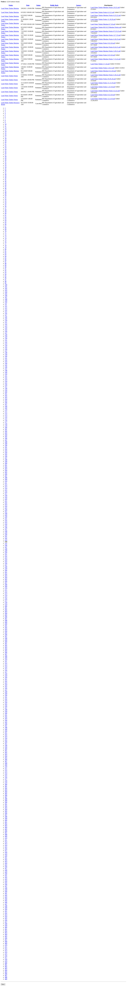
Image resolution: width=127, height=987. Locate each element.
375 (6, 775)
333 (6, 700)
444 (6, 899)
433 (6, 879)
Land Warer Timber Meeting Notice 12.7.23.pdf (106, 35)
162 (6, 395)
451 (6, 911)
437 (6, 886)
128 (6, 335)
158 (6, 388)
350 (6, 731)
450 (6, 909)
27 (5, 154)
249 (6, 551)
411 (6, 840)
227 (6, 511)
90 (5, 267)
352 (6, 734)
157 (6, 386)
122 (6, 324)
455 (6, 918)
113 (6, 308)
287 (6, 618)
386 (6, 795)
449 (6, 907)
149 (6, 372)
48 (5, 192)
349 (6, 729)
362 (6, 752)
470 (6, 945)
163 (6, 397)
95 (5, 276)
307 (6, 654)
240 (6, 534)
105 (6, 294)
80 (5, 249)
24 (5, 149)
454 (6, 916)
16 (5, 135)
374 (6, 774)
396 (6, 813)
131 (6, 340)
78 (5, 245)
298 (6, 638)
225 (6, 508)
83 (5, 254)
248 (6, 549)
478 (6, 959)
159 (6, 390)
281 (6, 608)
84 (5, 256)
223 (6, 504)
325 (6, 686)
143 (6, 361)
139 (6, 354)
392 (6, 806)
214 (6, 488)
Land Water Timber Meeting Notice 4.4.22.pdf (105, 91)
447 (6, 904)
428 (6, 870)
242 (6, 538)
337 (6, 708)
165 (6, 401)
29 (5, 158)
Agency (78, 5)
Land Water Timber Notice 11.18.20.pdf (103, 19)
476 (6, 956)
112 (6, 306)
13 (5, 129)
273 (6, 593)
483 (6, 968)
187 (6, 440)
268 (6, 584)
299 (6, 640)
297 (6, 636)
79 (5, 247)
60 (5, 213)
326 (6, 688)
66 (5, 224)
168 (6, 406)
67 (5, 226)
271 (6, 590)
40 (5, 178)
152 (6, 377)
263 (6, 576)
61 (5, 215)
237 (6, 529)
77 (5, 244)
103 (6, 290)
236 (6, 527)
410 (6, 838)
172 (6, 413)
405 (6, 829)
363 (6, 754)
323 (6, 683)
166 (6, 402)
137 (6, 351)
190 (6, 445)
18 (5, 138)
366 (6, 759)
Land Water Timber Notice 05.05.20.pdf (103, 79)
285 (6, 615)
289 (6, 622)
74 (5, 238)
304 (6, 649)
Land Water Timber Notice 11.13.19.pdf (103, 83)
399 (6, 818)
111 (6, 304)
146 (6, 367)
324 (6, 684)
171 (6, 411)
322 (6, 681)
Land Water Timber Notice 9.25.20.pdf (103, 55)
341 (6, 715)
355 (6, 740)
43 (5, 183)
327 (6, 690)
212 (6, 485)
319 (6, 675)
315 (6, 668)
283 (6, 611)
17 (5, 137)
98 (5, 281)
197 (6, 458)
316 (6, 670)
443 (6, 897)
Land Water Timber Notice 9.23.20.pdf (103, 95)
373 (6, 772)
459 (6, 925)
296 (6, 634)
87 (5, 261)
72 (5, 235)
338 (6, 709)
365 (6, 758)
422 (6, 859)
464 (6, 934)
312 (6, 663)
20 (5, 142)
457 (6, 922)
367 (6, 761)
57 (5, 208)
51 (5, 197)
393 (6, 808)
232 (6, 520)
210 (6, 481)
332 (6, 699)
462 (6, 931)
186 (6, 438)
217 (6, 493)
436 (6, 884)
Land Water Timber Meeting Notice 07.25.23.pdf (106, 31)
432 (6, 877)
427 (6, 868)
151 (6, 376)
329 (6, 693)
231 (6, 518)
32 (5, 163)
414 (6, 845)
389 (6, 800)
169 (6, 408)
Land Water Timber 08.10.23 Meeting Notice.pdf (106, 27)
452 (6, 913)
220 (6, 499)
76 (5, 242)
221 (6, 501)
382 (6, 788)
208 (6, 477)
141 (6, 358)
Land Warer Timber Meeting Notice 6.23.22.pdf (106, 15)
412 (6, 841)
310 (6, 659)
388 (6, 799)
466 (6, 938)
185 (6, 436)
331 (6, 697)
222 (6, 502)
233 (6, 522)
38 (5, 174)
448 (6, 906)
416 (6, 849)
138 (6, 352)
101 (6, 286)
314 (6, 667)
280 (6, 606)
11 (5, 126)
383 (6, 790)
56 (5, 206)
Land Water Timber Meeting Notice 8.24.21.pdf (106, 47)
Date (27, 5)
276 (6, 599)
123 (6, 326)
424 (6, 863)
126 (6, 331)
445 (6, 900)
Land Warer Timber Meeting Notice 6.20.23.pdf (106, 39)
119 (6, 319)
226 (6, 510)
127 (6, 333)
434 (6, 881)
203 (6, 468)
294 (6, 631)
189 (6, 443)
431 (6, 875)
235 (6, 526)
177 (6, 422)
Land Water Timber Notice (9, 76)
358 (6, 745)
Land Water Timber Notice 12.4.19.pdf (103, 99)
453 (6, 915)
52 (5, 199)
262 (6, 574)
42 (5, 181)
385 (6, 793)
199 (6, 461)
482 (6, 966)
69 (5, 229)
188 (6, 442)
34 (5, 167)
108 (6, 299)
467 (6, 940)
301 (6, 643)
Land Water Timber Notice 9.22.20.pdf (103, 43)
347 (6, 725)
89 (5, 265)
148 (6, 370)
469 (6, 943)
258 (6, 567)
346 (6, 724)
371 (6, 768)
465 (6, 936)
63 (5, 219)
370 (6, 766)
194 (6, 452)
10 (5, 124)
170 (6, 410)
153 (6, 379)
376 (6, 777)
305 (6, 650)
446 (6, 902)
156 (6, 385)
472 (6, 949)
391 (6, 804)
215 (6, 490)
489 (6, 979)
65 (5, 222)
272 (6, 592)
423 (6, 861)
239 (6, 533)
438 (6, 888)
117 (6, 315)
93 (5, 272)
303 (6, 647)
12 (5, 128)
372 (6, 770)
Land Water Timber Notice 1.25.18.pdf (103, 87)
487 (6, 975)
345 (6, 722)
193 (6, 451)
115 (6, 311)
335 (6, 704)
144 (6, 363)
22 (5, 145)
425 (6, 865)
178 (6, 424)
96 (5, 278)
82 (5, 253)
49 (5, 194)
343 (6, 718)
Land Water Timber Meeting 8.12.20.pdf (103, 71)
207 (6, 476)
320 (6, 677)
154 (6, 381)
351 (6, 733)
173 (6, 415)
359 (6, 747)
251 (6, 554)
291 (6, 626)
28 (5, 156)
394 (6, 809)
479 (6, 961)
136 (6, 349)
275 (6, 597)
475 (6, 954)
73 (5, 236)
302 (6, 645)
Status (38, 5)
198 (6, 460)
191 (6, 447)
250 (6, 552)
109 (6, 301)
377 (6, 779)
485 (6, 972)
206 (6, 474)
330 (6, 695)
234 (6, 524)
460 (6, 927)
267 (6, 583)
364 (6, 756)
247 (6, 547)
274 (6, 595)
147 (6, 369)
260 (6, 570)
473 (6, 950)
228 (6, 513)
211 (6, 483)
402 (6, 824)
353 (6, 736)
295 (6, 633)
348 (6, 727)
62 (5, 217)
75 (5, 240)
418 (6, 852)
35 (5, 169)
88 (5, 263)
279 (6, 604)
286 (6, 617)
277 (6, 601)
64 (5, 220)
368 (6, 763)
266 (6, 581)
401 (6, 822)
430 (6, 874)
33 (5, 165)
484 (6, 970)
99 (5, 283)
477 (6, 957)
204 (6, 470)
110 (6, 302)
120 (6, 320)
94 (5, 274)
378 (6, 781)
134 (6, 345)
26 (5, 153)
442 (6, 895)
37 (5, 172)
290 (6, 624)
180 (6, 427)
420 (6, 856)
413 (6, 843)
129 (6, 336)
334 (6, 702)
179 (6, 426)
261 (6, 572)
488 (6, 977)
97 (5, 279)
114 (6, 310)
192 (6, 449)
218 (6, 495)
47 (5, 190)
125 (6, 329)
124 (6, 327)
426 (6, 866)
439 (6, 890)
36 (5, 170)
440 (6, 891)
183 (6, 433)
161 (6, 394)
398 (6, 816)
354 (6, 738)
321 (6, 679)
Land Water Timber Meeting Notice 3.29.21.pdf (106, 51)
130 (6, 338)
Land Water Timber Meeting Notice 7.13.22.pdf (106, 59)
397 (6, 815)
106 (6, 295)
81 (5, 251)
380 (6, 784)
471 (6, 947)
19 (5, 140)
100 (6, 285)
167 (6, 404)
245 (6, 543)
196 (6, 456)
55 (5, 204)
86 (5, 260)
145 (6, 365)
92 (5, 270)
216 (6, 492)
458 (6, 924)
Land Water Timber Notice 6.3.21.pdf (102, 12)
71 (5, 233)
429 (6, 872)
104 (6, 292)
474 (6, 952)
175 (6, 418)
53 (5, 201)
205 (6, 472)
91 (5, 269)
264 (6, 577)
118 (6, 317)
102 (6, 288)
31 (5, 162)
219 (6, 497)
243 (6, 540)
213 (6, 486)
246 (6, 545)
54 (5, 203)
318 (6, 674)
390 (6, 802)
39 (5, 176)
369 (6, 765)
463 (6, 932)
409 (6, 836)
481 (6, 965)
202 (6, 467)
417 (6, 850)
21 (5, 144)
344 (6, 720)
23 (5, 147)
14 (5, 131)
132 (6, 342)
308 (6, 656)
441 (6, 893)
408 (6, 834)
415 (6, 847)
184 (6, 435)
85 (5, 258)
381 (6, 786)
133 (6, 344)
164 (6, 399)
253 (6, 558)
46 (5, 188)
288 (6, 620)
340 (6, 713)
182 (6, 431)
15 (5, 133)
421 (6, 858)
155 (6, 383)
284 (6, 613)
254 (6, 559)
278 (6, 602)
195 (6, 454)
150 (6, 374)
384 (6, 791)
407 (6, 833)
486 (6, 974)
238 (6, 531)
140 (6, 356)
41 (5, 179)
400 (6, 820)
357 (6, 743)
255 (6, 561)
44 (5, 185)
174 (6, 417)
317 (6, 672)
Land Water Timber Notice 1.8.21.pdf (102, 68)
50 (5, 195)
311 (6, 661)
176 (6, 420)
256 (6, 563)
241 (6, 536)
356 (6, 742)
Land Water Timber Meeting (10, 8)
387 (6, 797)
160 (6, 392)
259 (6, 568)
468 (6, 941)
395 (6, 811)
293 (6, 629)
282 (6, 609)
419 (6, 854)
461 (6, 929)
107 (6, 297)
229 (6, 515)
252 (6, 556)
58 (5, 210)
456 (6, 920)
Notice (11, 5)
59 (5, 211)
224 (6, 506)
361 (6, 750)
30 (5, 160)
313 (6, 665)
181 (6, 429)
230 (6, 517)
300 (6, 642)
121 (6, 322)
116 (6, 313)
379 (6, 783)
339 (6, 711)
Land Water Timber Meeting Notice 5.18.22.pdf (106, 75)
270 (6, 588)
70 (5, 231)
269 (6, 586)
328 (6, 692)
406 (6, 831)
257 (6, 565)
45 (5, 186)
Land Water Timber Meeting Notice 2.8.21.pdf (105, 7)
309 (6, 658)
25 (5, 151)
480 (6, 963)
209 (6, 479)
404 (6, 827)
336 (6, 706)
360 (6, 749)
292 (6, 627)
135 (6, 347)
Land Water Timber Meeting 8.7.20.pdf (103, 24)
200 (6, 463)
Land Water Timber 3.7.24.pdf (100, 64)
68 (5, 228)
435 (6, 882)
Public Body (54, 5)
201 (6, 465)
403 (6, 825)
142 (6, 360)
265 (6, 579)
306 (6, 652)
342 (6, 717)
